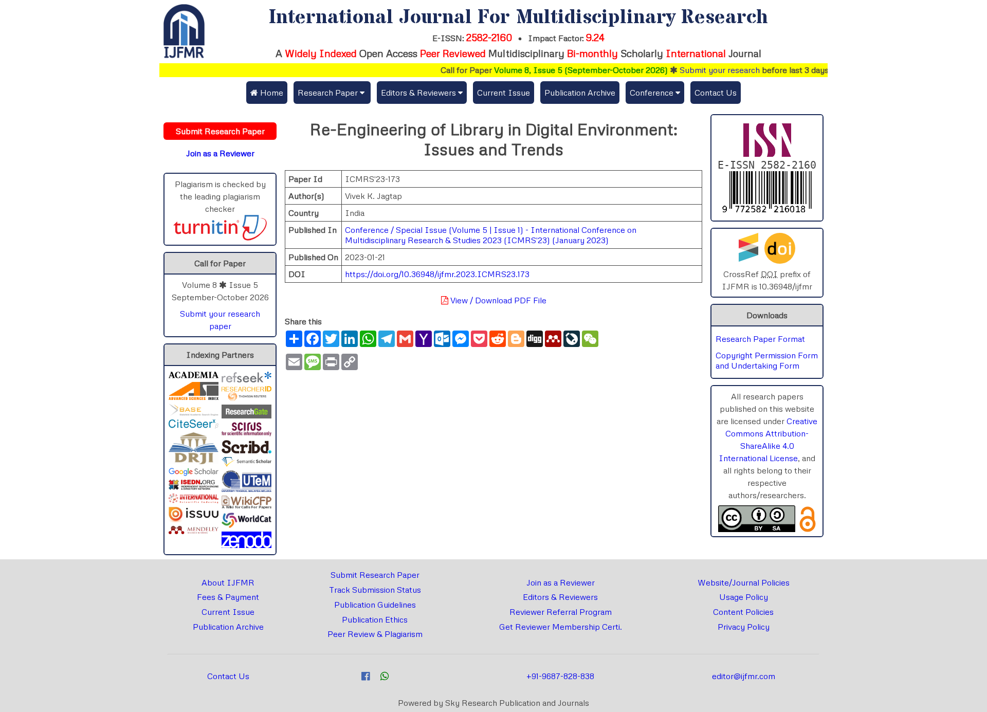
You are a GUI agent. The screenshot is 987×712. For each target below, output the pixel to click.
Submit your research (706, 70)
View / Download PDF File (497, 300)
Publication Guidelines (375, 604)
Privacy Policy (744, 627)
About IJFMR (228, 582)
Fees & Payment (228, 597)
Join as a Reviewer (560, 582)
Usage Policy (743, 597)
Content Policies (743, 612)
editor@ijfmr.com (743, 676)
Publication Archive (579, 92)
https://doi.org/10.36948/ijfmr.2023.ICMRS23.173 (437, 274)
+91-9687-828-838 (560, 676)
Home (270, 92)
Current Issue (503, 92)
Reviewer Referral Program (560, 612)
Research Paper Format (760, 339)
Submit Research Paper (375, 575)
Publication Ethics (375, 619)
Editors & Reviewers (560, 597)
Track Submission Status (375, 590)
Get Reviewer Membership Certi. (560, 627)
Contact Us (715, 92)
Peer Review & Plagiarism (375, 634)
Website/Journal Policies (744, 582)
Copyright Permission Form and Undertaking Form (767, 360)
